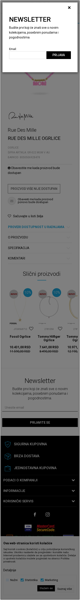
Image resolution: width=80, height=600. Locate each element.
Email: (13, 49)
